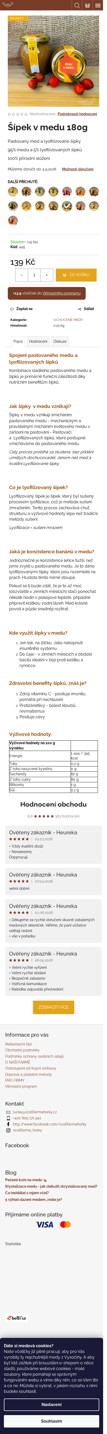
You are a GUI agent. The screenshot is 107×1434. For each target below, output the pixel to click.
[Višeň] (80, 206)
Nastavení (52, 1404)
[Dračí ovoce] (67, 191)
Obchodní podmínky (22, 1050)
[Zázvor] (94, 206)
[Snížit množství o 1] (22, 275)
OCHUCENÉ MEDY (68, 320)
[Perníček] (40, 206)
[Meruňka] (26, 206)
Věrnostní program (21, 1086)
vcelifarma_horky (27, 1130)
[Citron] (53, 191)
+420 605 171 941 (27, 1118)
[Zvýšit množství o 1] (47, 275)
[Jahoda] (80, 191)
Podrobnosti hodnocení (77, 114)
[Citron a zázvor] (40, 191)
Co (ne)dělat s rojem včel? (27, 1193)
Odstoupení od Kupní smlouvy (30, 1068)
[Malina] (13, 220)
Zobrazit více (53, 1007)
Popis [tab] (18, 341)
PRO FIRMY (14, 1080)
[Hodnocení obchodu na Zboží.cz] (16, 1318)
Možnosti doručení (77, 169)
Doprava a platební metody (28, 1074)
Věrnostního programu (62, 293)
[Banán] (13, 191)
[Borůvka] (26, 191)
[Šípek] (67, 206)
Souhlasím (51, 1421)
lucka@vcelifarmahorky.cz (35, 1112)
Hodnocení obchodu (53, 804)
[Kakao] (94, 191)
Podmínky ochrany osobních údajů (34, 1056)
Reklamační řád (18, 1044)
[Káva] (13, 206)
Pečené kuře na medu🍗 (26, 1180)
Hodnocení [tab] (38, 341)
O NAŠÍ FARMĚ (17, 1062)
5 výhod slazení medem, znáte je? (33, 1200)
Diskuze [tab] (60, 341)
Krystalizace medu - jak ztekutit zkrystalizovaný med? (51, 1186)
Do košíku (80, 275)
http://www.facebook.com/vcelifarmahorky (49, 1124)
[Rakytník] (53, 206)
